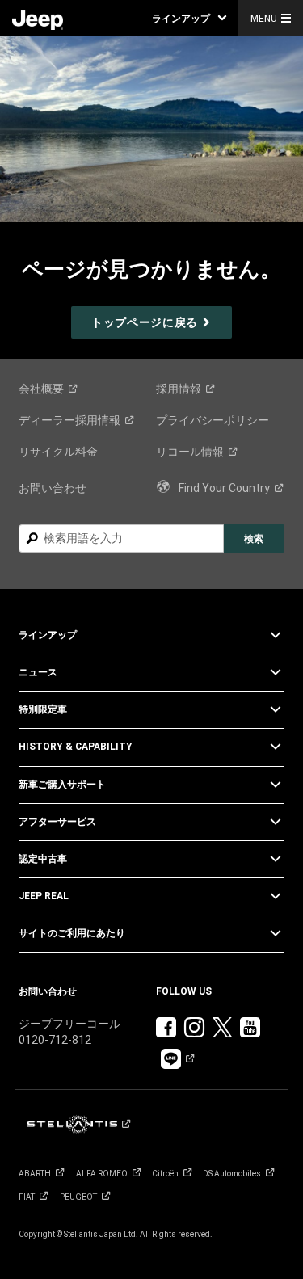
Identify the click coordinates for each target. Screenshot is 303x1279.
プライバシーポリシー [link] (212, 420)
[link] (37, 19)
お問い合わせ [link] (52, 488)
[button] (189, 18)
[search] (121, 538)
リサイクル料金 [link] (58, 451)
